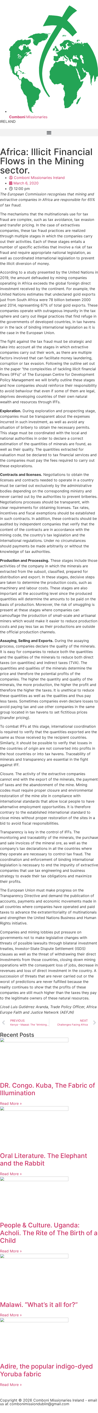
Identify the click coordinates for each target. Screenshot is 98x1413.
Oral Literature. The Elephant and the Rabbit (43, 1159)
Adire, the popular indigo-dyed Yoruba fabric (46, 1370)
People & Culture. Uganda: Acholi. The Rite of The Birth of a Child (49, 1232)
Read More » (11, 1103)
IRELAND (8, 121)
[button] (49, 132)
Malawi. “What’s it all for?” (39, 1305)
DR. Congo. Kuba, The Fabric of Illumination (47, 1089)
